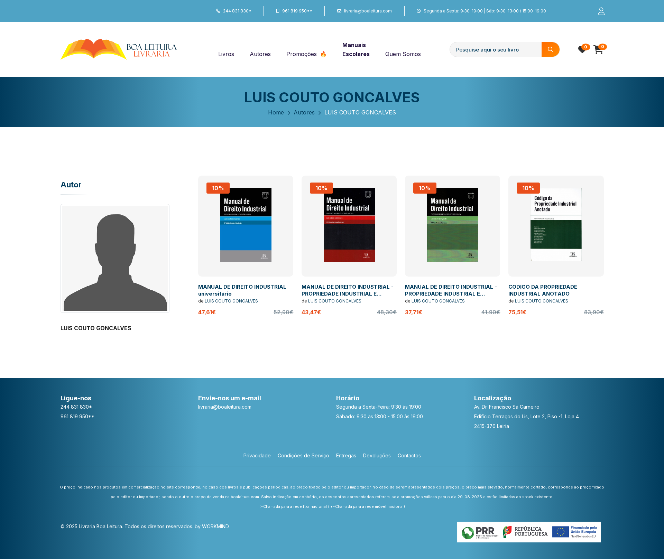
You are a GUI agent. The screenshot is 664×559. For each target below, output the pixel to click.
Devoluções (377, 455)
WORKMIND (215, 526)
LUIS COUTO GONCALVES (231, 301)
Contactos (409, 455)
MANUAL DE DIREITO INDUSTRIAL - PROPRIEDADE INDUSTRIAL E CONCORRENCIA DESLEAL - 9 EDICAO (451, 296)
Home (276, 112)
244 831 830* (237, 10)
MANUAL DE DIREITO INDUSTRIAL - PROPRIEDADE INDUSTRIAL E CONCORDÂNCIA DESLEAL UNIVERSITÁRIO (348, 296)
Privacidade (257, 455)
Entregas (346, 455)
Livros (226, 53)
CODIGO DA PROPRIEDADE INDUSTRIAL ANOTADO (542, 290)
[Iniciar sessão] (598, 11)
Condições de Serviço (303, 455)
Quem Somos (403, 53)
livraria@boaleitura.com (368, 10)
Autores (260, 53)
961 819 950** (297, 10)
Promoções (302, 53)
